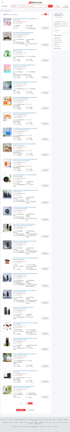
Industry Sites (45, 419)
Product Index (60, 419)
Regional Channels (52, 419)
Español (11, 422)
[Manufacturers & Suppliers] (35, 2)
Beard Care (56, 44)
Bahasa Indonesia (37, 423)
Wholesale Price (38, 419)
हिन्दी (57, 422)
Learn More (57, 30)
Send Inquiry (45, 27)
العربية (46, 422)
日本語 (54, 422)
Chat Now (32, 410)
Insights (35, 420)
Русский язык (26, 422)
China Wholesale (31, 419)
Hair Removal (57, 46)
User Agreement (43, 426)
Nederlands (41, 422)
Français (21, 422)
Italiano (32, 422)
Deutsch (36, 422)
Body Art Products (58, 40)
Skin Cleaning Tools (58, 42)
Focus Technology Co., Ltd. (26, 426)
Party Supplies (57, 37)
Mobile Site (66, 419)
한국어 (50, 422)
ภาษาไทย (61, 422)
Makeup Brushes (57, 48)
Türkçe (65, 422)
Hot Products (2, 419)
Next (30, 403)
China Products (10, 419)
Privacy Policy (55, 426)
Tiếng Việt (31, 423)
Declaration (49, 426)
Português (16, 422)
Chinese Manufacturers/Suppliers (20, 419)
